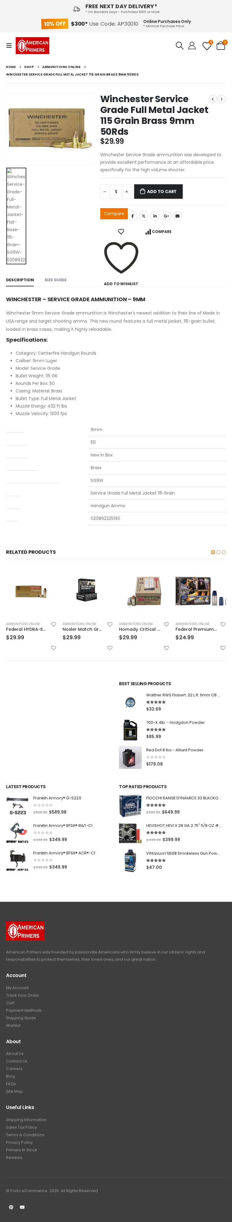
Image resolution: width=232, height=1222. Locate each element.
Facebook (132, 216)
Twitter (144, 216)
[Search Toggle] (179, 46)
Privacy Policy (19, 1142)
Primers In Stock (21, 1150)
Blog (10, 1076)
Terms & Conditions (25, 1135)
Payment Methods (24, 1010)
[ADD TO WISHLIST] (121, 231)
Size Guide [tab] (55, 280)
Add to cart (162, 192)
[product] (49, 591)
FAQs (11, 1084)
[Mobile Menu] (11, 45)
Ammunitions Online (41, 624)
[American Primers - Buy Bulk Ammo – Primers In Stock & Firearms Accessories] (32, 45)
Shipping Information (26, 1120)
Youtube (22, 1207)
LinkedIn (155, 216)
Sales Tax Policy (21, 1127)
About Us (15, 1053)
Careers (14, 1069)
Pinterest (11, 1207)
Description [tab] (20, 280)
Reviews (14, 1157)
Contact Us (16, 1061)
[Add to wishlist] (15, 624)
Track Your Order (22, 995)
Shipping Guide (21, 1018)
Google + (166, 216)
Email (177, 216)
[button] (213, 552)
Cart (10, 1003)
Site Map (14, 1091)
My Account (17, 988)
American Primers (23, 952)
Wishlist (13, 1025)
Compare (114, 214)
